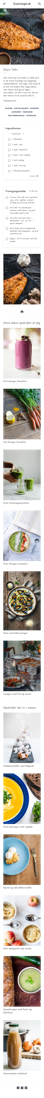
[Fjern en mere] (8, 134)
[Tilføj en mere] (23, 134)
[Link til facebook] (18, 1087)
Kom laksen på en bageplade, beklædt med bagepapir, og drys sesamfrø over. (24, 231)
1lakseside (17, 139)
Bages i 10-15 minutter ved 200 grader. (23, 240)
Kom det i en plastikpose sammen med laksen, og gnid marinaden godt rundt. (22, 210)
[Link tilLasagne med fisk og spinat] (22, 642)
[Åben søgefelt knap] (39, 4)
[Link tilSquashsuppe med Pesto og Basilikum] (22, 957)
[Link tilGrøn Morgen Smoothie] (22, 512)
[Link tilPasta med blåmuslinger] (22, 572)
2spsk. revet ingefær (21, 155)
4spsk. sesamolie (19, 149)
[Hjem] (22, 4)
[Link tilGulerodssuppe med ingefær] (22, 775)
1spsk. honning (19, 165)
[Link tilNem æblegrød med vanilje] (22, 896)
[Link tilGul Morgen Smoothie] (22, 390)
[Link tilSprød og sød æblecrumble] (22, 835)
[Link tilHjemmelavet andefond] (22, 1021)
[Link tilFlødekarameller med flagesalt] (22, 714)
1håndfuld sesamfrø (21, 170)
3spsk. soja (17, 144)
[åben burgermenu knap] (4, 4)
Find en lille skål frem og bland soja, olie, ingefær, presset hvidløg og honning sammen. (23, 200)
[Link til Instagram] (22, 1087)
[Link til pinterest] (26, 1087)
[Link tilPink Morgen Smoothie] (22, 329)
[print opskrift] (22, 311)
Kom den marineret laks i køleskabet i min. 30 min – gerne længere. (22, 221)
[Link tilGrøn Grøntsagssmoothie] (22, 451)
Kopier (33, 176)
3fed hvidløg (18, 160)
